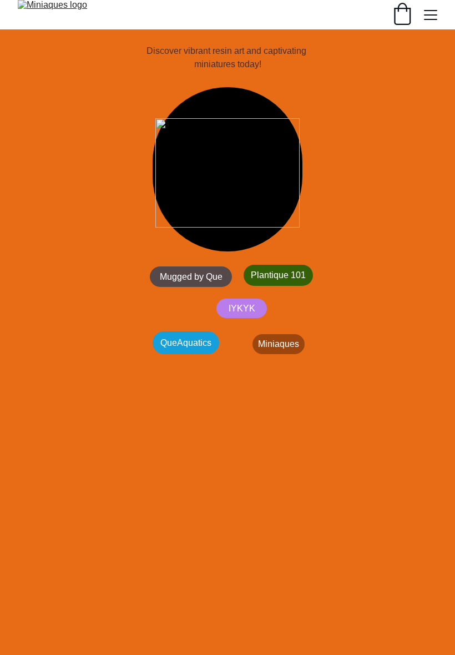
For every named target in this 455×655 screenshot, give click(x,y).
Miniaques (278, 344)
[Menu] (430, 15)
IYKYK (242, 308)
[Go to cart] (402, 15)
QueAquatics (185, 342)
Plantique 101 (278, 275)
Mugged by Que (191, 276)
